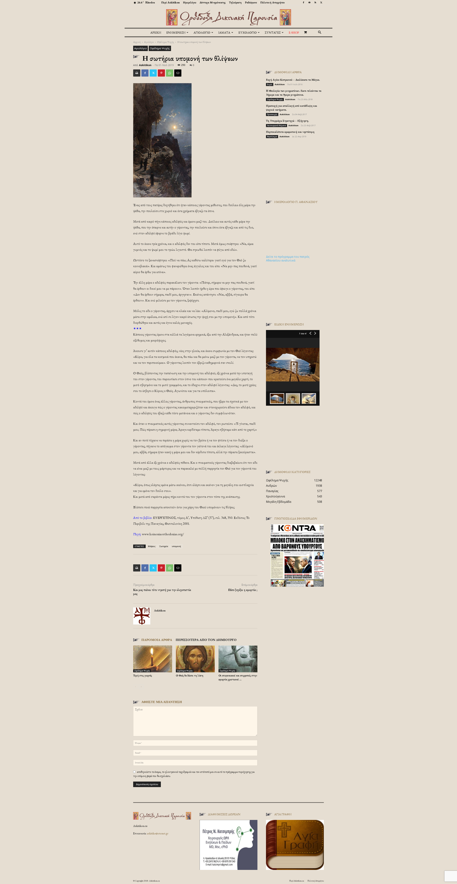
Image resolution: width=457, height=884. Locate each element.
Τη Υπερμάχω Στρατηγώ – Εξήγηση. (287, 121)
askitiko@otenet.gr (157, 833)
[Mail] (309, 2)
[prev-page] (135, 686)
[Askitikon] (228, 17)
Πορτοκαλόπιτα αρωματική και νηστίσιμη (290, 132)
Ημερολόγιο (189, 2)
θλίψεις (151, 546)
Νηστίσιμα (272, 136)
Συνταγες (273, 32)
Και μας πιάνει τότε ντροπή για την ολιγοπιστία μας (162, 592)
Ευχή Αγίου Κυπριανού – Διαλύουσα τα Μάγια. (293, 80)
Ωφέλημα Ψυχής (165, 42)
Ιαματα (224, 32)
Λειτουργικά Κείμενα (276, 125)
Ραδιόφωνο (251, 2)
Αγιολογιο (202, 32)
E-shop (294, 32)
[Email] (177, 73)
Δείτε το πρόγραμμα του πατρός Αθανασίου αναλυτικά (288, 258)
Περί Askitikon (170, 2)
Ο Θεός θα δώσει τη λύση (189, 675)
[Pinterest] (161, 73)
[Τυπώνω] (136, 73)
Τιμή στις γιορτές (142, 675)
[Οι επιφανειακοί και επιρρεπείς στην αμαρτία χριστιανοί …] (238, 659)
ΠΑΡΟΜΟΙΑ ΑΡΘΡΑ (156, 640)
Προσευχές (272, 114)
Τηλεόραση (235, 2)
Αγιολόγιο (149, 42)
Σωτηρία (163, 546)
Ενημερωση (175, 32)
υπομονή (176, 546)
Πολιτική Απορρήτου (272, 2)
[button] (319, 33)
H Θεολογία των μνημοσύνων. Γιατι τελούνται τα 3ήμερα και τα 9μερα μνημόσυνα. (293, 93)
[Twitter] (321, 2)
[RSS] (315, 2)
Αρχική (155, 32)
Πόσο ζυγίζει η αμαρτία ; (242, 590)
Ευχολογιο (247, 32)
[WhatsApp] (169, 73)
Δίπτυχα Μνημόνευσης (213, 2)
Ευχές (269, 84)
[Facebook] (303, 2)
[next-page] (141, 686)
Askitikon (145, 65)
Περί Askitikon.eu (296, 880)
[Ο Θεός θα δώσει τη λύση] (195, 659)
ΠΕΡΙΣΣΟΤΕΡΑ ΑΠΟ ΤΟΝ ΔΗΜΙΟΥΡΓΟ (206, 640)
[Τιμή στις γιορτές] (152, 659)
